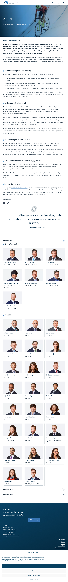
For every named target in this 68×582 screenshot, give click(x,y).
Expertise (12, 40)
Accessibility (61, 545)
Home (5, 40)
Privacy (36, 579)
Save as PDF (10, 24)
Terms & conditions (60, 547)
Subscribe (33, 520)
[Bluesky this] (8, 203)
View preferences (34, 575)
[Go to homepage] (11, 2)
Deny (34, 571)
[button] (52, 3)
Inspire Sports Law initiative (19, 188)
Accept (34, 566)
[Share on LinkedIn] (4, 203)
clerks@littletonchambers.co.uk (11, 536)
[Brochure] (63, 3)
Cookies (31, 579)
